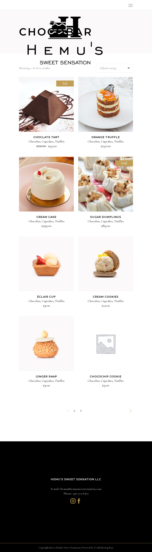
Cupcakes (47, 141)
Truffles (59, 141)
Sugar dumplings (105, 217)
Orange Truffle (105, 137)
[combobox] (114, 68)
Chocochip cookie (105, 376)
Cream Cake (46, 217)
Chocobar (34, 141)
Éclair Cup (46, 296)
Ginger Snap (46, 376)
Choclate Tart (46, 137)
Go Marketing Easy (103, 547)
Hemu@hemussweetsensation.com (80, 489)
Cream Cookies (105, 296)
